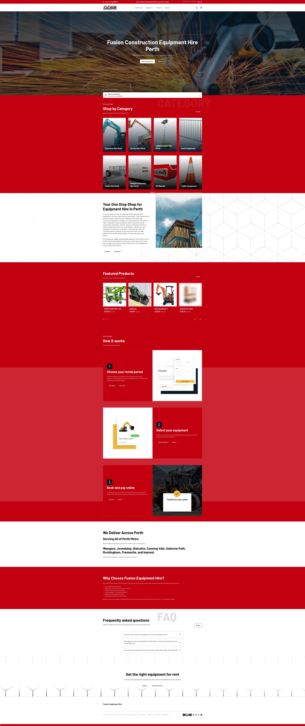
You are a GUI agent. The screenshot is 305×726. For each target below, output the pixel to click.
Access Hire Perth (137, 148)
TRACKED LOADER (135, 309)
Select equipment (163, 442)
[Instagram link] (196, 715)
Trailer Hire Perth (112, 186)
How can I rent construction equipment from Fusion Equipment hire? (145, 634)
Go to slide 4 (107, 319)
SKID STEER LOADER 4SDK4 (164, 309)
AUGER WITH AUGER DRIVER (189, 309)
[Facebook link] (193, 715)
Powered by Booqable (132, 714)
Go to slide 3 (105, 319)
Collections (193, 1)
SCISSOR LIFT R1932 (110, 309)
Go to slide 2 (104, 319)
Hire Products (186, 1)
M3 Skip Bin (160, 186)
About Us (200, 2)
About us (160, 61)
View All (198, 111)
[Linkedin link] (201, 715)
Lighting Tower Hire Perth (164, 147)
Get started (112, 385)
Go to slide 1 (103, 319)
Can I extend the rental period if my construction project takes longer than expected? (151, 650)
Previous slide (195, 319)
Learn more (122, 385)
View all (198, 276)
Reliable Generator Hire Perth (138, 184)
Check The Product (157, 685)
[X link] (198, 715)
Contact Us (199, 1)
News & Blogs (165, 714)
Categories (148, 7)
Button (174, 442)
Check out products (147, 61)
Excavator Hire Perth (113, 148)
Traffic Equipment (188, 186)
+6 (112, 2)
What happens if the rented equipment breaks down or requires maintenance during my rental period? (150, 642)
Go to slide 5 (108, 319)
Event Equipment (188, 148)
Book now (107, 251)
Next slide (200, 319)
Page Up (144, 685)
